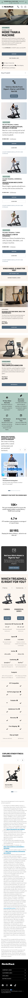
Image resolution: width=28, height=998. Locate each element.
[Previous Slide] (2, 2)
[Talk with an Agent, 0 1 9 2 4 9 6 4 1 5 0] (18, 7)
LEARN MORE (14, 147)
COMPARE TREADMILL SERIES (14, 277)
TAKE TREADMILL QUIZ (14, 58)
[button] (2, 7)
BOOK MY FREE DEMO (14, 567)
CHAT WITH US (14, 96)
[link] (8, 7)
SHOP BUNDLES (14, 384)
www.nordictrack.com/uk (9, 908)
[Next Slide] (26, 2)
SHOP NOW (14, 54)
